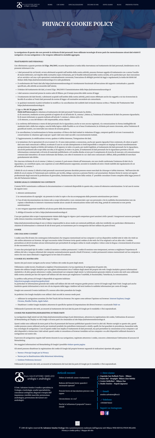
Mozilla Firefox (31, 301)
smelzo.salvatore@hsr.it (110, 394)
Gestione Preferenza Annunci (29, 360)
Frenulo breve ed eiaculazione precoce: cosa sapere (76, 392)
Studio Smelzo (106, 384)
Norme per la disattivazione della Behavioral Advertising (40, 356)
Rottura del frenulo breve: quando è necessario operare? (73, 384)
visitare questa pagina (76, 344)
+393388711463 (106, 403)
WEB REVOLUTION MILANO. (124, 428)
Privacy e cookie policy (71, 430)
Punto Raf (104, 379)
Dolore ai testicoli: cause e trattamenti (74, 378)
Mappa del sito (87, 430)
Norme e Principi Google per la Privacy (33, 353)
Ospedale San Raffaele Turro (112, 376)
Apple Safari (43, 301)
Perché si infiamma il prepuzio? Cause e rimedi (75, 405)
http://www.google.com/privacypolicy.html (31, 281)
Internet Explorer (117, 298)
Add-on (117, 305)
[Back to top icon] (77, 423)
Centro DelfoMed (107, 381)
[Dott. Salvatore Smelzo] (28, 4)
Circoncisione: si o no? (68, 399)
